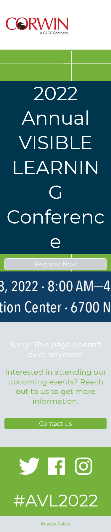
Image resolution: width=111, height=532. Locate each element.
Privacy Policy (55, 524)
